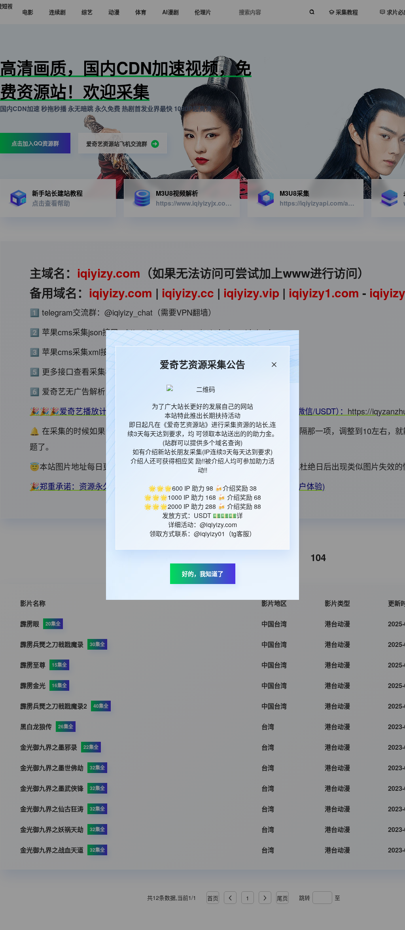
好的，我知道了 (202, 573)
